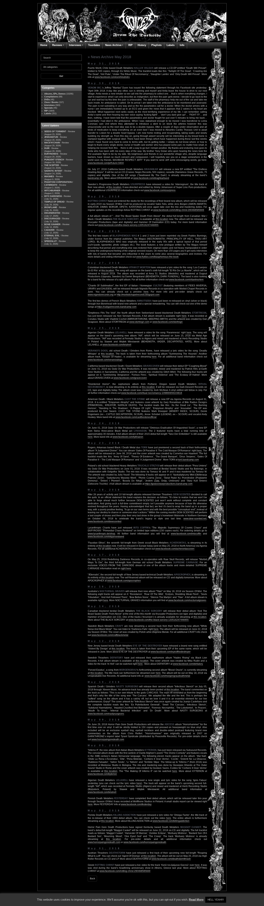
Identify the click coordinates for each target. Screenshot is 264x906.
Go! (61, 76)
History (142, 45)
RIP (130, 45)
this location (115, 187)
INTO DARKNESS (53, 196)
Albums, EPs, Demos (55, 94)
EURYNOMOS (51, 154)
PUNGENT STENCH (54, 159)
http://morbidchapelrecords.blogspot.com (138, 294)
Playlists (156, 45)
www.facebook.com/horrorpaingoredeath (144, 842)
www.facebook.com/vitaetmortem (186, 279)
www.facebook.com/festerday (136, 804)
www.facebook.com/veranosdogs (105, 359)
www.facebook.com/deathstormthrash (171, 859)
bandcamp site (95, 178)
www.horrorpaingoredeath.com (108, 739)
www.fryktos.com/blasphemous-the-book (157, 256)
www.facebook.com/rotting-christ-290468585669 (178, 210)
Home (43, 45)
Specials (48, 108)
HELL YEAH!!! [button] (216, 899)
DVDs (47, 99)
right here (126, 568)
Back (92, 878)
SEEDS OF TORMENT (55, 131)
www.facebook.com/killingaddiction (171, 821)
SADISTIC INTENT (53, 171)
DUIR (46, 148)
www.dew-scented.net (194, 518)
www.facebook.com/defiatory (188, 664)
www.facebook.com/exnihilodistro (112, 77)
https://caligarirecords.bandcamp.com (116, 306)
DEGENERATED (52, 213)
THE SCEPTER (51, 165)
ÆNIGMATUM (51, 137)
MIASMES (49, 176)
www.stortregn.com (139, 322)
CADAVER (49, 230)
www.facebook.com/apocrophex (124, 580)
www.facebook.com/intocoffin (186, 533)
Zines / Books (51, 102)
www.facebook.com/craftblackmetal (110, 635)
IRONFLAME (50, 207)
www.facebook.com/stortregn (167, 322)
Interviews (75, 45)
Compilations (51, 96)
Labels (171, 45)
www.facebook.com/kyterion (102, 774)
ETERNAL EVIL (52, 235)
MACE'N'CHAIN (52, 142)
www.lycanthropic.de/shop (101, 533)
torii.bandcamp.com (188, 459)
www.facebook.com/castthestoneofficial (136, 417)
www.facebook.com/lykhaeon (128, 437)
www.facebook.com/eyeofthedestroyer (171, 651)
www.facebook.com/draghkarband (151, 178)
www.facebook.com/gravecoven (130, 378)
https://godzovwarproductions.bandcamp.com (168, 483)
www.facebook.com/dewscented (104, 521)
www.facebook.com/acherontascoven (174, 548)
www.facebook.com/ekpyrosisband (106, 536)
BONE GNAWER (52, 224)
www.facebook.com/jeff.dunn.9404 (106, 163)
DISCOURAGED (52, 218)
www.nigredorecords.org (100, 294)
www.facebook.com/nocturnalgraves (187, 600)
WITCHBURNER (52, 190)
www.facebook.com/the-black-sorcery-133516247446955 (128, 225)
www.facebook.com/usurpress (159, 190)
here (146, 291)
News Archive (113, 45)
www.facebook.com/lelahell (117, 344)
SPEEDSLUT (50, 241)
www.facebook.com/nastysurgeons (106, 713)
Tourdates (94, 45)
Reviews (57, 45)
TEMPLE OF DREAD (54, 202)
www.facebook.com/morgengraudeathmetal (167, 676)
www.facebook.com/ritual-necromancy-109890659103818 (151, 393)
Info (182, 45)
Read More (196, 899)
